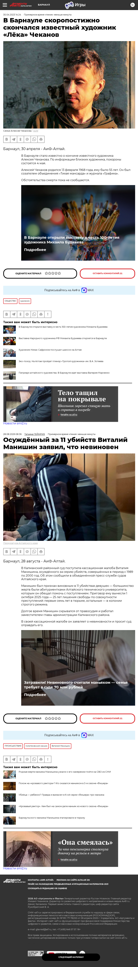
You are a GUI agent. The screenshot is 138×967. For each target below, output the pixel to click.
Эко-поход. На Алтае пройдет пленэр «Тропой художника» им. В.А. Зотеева (61, 361)
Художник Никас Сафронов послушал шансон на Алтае (50, 349)
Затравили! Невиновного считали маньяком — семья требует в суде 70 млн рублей (76, 684)
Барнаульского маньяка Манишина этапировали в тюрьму (52, 817)
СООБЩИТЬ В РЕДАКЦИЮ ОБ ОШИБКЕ (47, 888)
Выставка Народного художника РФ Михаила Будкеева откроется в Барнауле (63, 338)
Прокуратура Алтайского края (20, 543)
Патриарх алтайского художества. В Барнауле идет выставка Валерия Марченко (64, 372)
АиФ (35, 130)
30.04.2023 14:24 (12, 14)
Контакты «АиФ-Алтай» (41, 880)
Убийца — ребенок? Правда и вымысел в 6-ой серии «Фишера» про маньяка (61, 794)
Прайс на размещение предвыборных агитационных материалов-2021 (68, 884)
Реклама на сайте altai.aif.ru (73, 880)
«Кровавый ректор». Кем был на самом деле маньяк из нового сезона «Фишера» (63, 806)
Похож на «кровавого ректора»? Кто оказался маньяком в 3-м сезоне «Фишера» (63, 783)
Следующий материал (71, 957)
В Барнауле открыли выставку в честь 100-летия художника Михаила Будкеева (71, 239)
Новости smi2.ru (15, 423)
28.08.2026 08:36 (12, 434)
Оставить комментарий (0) (107, 273)
